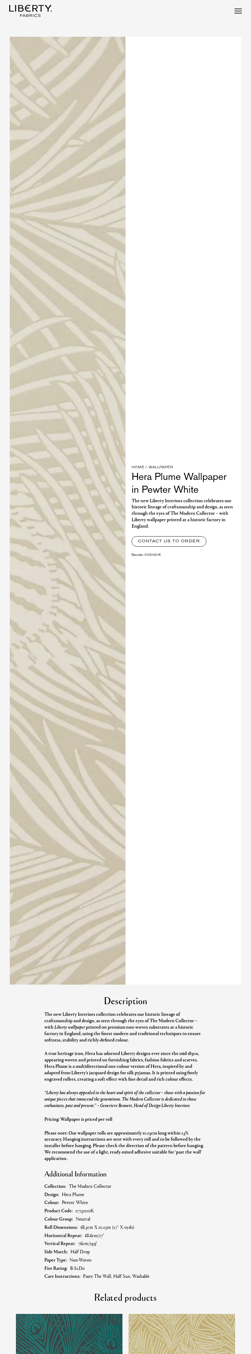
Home (138, 467)
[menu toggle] (238, 11)
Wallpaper (161, 467)
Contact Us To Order (169, 541)
